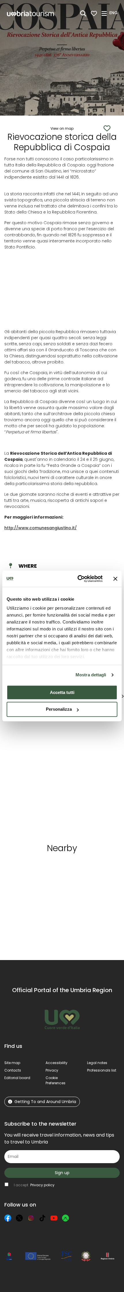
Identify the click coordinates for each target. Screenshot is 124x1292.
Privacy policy (42, 1185)
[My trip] (94, 13)
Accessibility (56, 1062)
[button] (114, 13)
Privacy (52, 1070)
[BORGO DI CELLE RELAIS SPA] (83, 775)
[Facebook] (7, 1218)
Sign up (62, 1173)
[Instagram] (30, 1218)
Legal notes (97, 1062)
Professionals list (101, 1070)
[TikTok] (42, 1218)
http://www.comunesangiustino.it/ (40, 528)
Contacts (12, 1070)
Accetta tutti (62, 692)
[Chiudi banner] (115, 579)
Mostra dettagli (91, 674)
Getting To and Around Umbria (45, 1101)
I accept (34, 1185)
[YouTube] (53, 1218)
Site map (12, 1062)
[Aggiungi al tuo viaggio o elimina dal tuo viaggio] (48, 868)
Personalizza (59, 709)
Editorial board (17, 1077)
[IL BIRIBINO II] (30, 775)
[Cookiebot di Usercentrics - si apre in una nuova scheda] (78, 578)
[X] (19, 1218)
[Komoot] (65, 1218)
